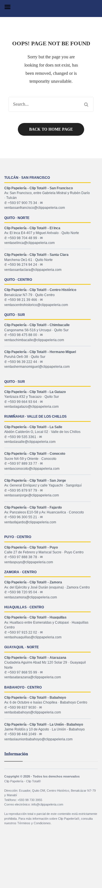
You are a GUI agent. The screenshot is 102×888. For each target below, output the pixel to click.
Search (86, 104)
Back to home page (51, 129)
